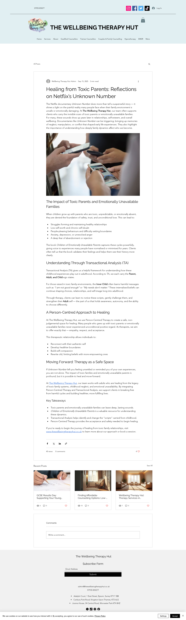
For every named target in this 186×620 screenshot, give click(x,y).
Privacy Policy (100, 616)
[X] (87, 609)
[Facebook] (134, 8)
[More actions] (138, 81)
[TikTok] (147, 8)
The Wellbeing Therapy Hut (93, 556)
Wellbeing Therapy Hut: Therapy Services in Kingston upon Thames (131, 496)
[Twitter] (140, 8)
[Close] (182, 616)
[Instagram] (128, 8)
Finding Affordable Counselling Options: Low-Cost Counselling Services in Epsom (92, 496)
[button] (143, 20)
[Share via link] (66, 443)
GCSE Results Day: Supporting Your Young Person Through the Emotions (49, 496)
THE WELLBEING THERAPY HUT (94, 27)
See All (149, 465)
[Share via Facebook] (47, 443)
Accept (175, 616)
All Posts (37, 64)
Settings (163, 616)
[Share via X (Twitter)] (53, 443)
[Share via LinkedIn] (60, 443)
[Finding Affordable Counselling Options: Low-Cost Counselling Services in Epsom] (93, 480)
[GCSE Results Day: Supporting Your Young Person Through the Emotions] (52, 480)
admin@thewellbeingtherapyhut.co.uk (94, 586)
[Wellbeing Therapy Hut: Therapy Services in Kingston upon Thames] (134, 480)
